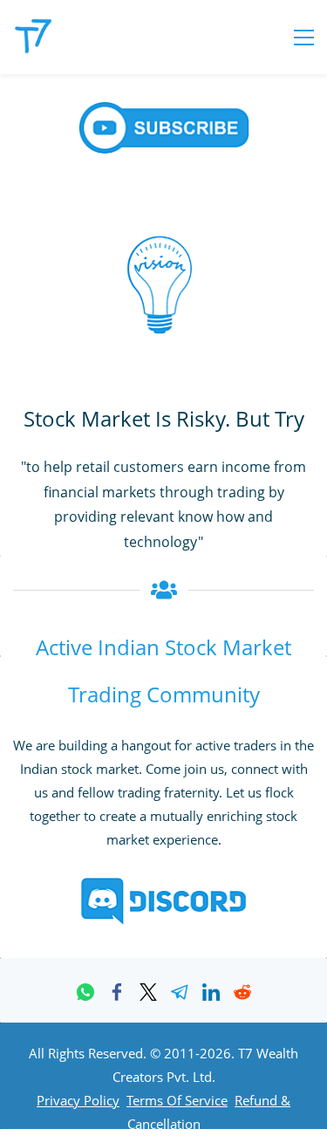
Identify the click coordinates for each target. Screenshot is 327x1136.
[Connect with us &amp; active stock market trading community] (164, 885)
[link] (85, 992)
